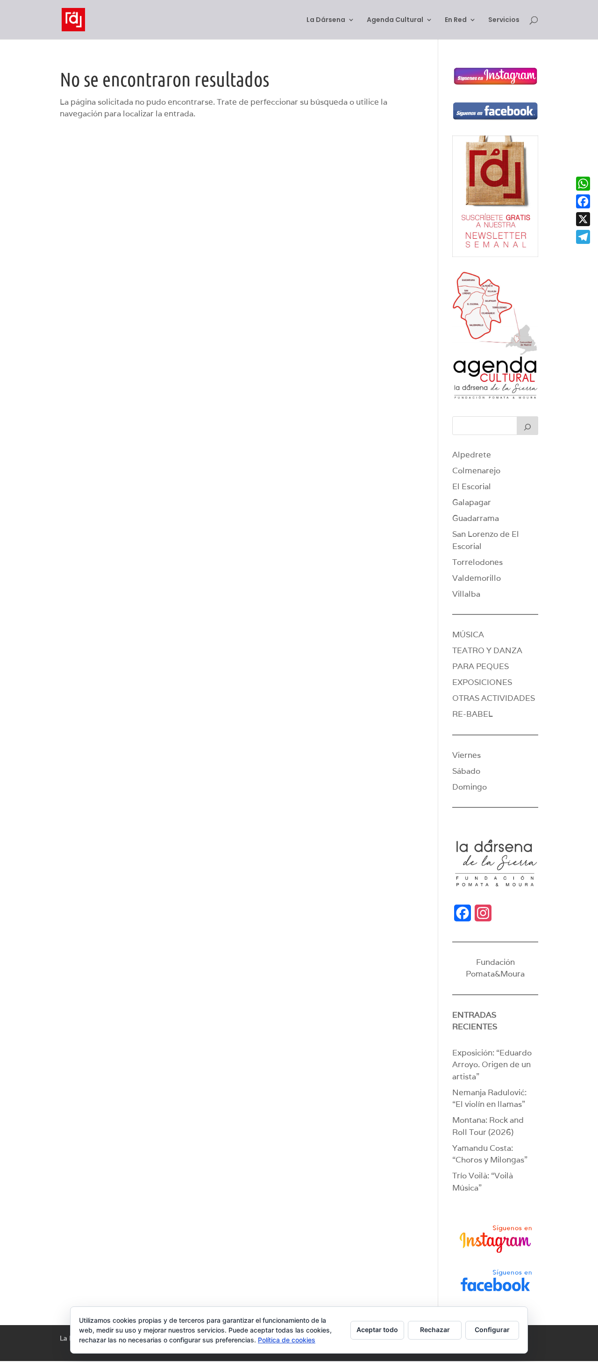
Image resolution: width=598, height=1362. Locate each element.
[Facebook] (583, 201)
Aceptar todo (377, 1329)
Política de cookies (286, 1340)
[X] (583, 219)
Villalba (466, 594)
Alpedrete (471, 454)
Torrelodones (477, 562)
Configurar (492, 1329)
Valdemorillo (476, 578)
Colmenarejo (476, 470)
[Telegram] (583, 237)
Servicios (504, 20)
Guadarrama (475, 518)
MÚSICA (468, 634)
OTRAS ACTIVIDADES (493, 698)
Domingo (469, 787)
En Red (456, 20)
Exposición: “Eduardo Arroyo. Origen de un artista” (492, 1065)
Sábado (466, 771)
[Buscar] (527, 425)
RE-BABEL (472, 714)
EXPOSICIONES (482, 682)
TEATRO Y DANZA (487, 650)
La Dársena (325, 20)
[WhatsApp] (583, 184)
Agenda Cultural (395, 20)
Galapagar (471, 502)
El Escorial (471, 486)
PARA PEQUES (480, 666)
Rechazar (435, 1329)
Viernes (466, 755)
